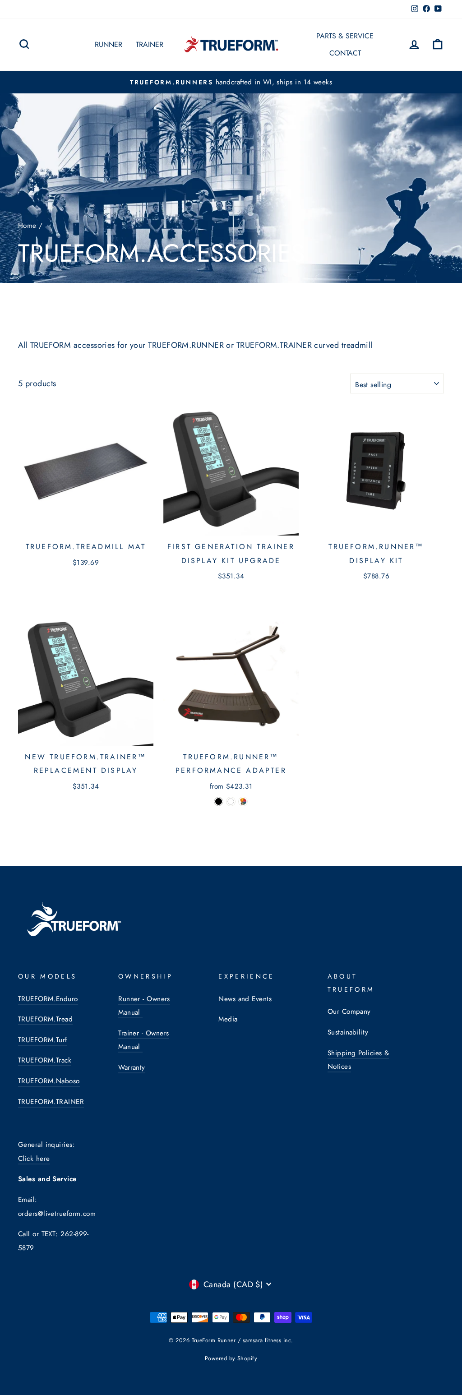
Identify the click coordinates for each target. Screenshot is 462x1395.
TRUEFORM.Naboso (49, 1081)
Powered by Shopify (231, 1358)
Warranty (131, 1067)
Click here (34, 1159)
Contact (345, 53)
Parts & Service (345, 36)
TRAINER (149, 44)
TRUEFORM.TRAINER (51, 1102)
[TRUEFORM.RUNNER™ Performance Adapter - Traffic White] (230, 801)
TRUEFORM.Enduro (48, 999)
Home (27, 226)
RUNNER (108, 44)
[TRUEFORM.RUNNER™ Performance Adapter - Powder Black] (218, 801)
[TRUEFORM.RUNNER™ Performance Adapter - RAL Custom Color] (243, 801)
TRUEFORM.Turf (42, 1040)
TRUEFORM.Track (44, 1060)
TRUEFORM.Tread (45, 1019)
